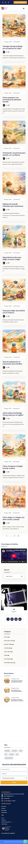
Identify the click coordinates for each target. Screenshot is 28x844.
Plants (20, 750)
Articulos (7, 637)
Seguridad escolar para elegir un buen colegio (12, 258)
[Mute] (22, 561)
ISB (8, 52)
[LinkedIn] (20, 619)
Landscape (14, 750)
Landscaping (8, 648)
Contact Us (10, 722)
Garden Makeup (9, 644)
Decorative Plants (9, 641)
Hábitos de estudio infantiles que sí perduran (13, 205)
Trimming (11, 754)
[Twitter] (12, 619)
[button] (23, 8)
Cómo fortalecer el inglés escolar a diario (13, 467)
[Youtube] (16, 619)
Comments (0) (16, 41)
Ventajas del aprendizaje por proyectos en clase (12, 47)
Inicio (2, 818)
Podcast (6, 655)
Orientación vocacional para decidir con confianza (14, 154)
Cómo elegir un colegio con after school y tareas (13, 518)
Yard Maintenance (9, 662)
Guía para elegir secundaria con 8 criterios (14, 311)
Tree (6, 754)
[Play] (3, 561)
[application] (14, 556)
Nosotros (3, 820)
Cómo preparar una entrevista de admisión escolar (12, 99)
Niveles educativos (6, 822)
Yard (17, 754)
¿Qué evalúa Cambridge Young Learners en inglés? (13, 414)
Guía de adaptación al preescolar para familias (12, 363)
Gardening (7, 750)
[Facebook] (8, 619)
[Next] (18, 535)
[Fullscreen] (25, 561)
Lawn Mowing (8, 651)
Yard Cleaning (8, 659)
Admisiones (4, 824)
